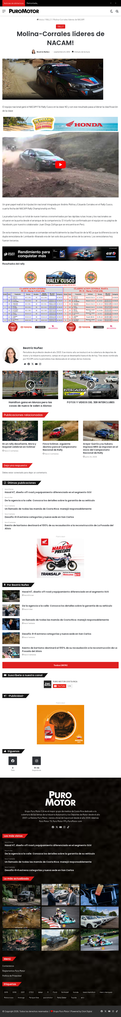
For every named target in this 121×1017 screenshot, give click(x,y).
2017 (23, 992)
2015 (6, 992)
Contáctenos (8, 965)
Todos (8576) (60, 665)
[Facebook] (29, 364)
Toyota (74, 997)
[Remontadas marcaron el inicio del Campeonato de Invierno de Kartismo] (100, 940)
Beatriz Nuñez (43, 52)
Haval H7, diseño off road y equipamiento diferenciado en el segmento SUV (65, 591)
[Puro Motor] (24, 11)
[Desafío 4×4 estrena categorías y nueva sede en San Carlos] (11, 638)
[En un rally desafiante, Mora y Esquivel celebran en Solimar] (20, 431)
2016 (14, 992)
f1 (48, 992)
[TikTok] (68, 827)
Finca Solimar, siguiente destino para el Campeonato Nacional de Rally (60, 446)
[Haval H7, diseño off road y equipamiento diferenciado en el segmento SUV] (11, 596)
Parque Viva (34, 997)
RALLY (49, 19)
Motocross (8, 997)
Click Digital (87, 1011)
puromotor (48, 997)
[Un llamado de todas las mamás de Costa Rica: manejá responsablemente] (11, 624)
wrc (82, 997)
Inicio (41, 19)
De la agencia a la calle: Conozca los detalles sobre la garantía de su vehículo (67, 605)
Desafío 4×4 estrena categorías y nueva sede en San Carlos (56, 633)
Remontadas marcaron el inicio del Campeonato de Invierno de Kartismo (59, 3)
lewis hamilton (89, 992)
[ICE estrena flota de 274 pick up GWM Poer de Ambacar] (100, 917)
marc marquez (106, 992)
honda (75, 992)
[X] (32, 364)
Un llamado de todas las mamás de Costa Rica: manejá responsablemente (65, 619)
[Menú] (4, 12)
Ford (55, 992)
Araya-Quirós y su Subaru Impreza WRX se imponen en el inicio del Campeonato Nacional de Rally (100, 448)
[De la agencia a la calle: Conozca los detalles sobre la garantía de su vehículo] (11, 610)
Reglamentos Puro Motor (13, 970)
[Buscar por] (117, 12)
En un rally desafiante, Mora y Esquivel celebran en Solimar (19, 445)
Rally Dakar (61, 997)
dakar (40, 992)
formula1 (65, 992)
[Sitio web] (25, 364)
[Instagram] (40, 364)
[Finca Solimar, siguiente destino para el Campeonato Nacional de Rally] (60, 431)
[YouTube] (36, 364)
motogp (21, 997)
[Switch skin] (111, 12)
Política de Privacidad (11, 975)
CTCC (31, 992)
